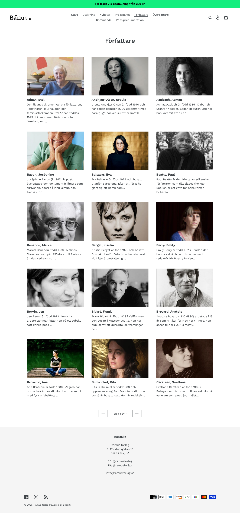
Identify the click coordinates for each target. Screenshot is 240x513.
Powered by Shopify (60, 504)
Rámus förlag (41, 504)
